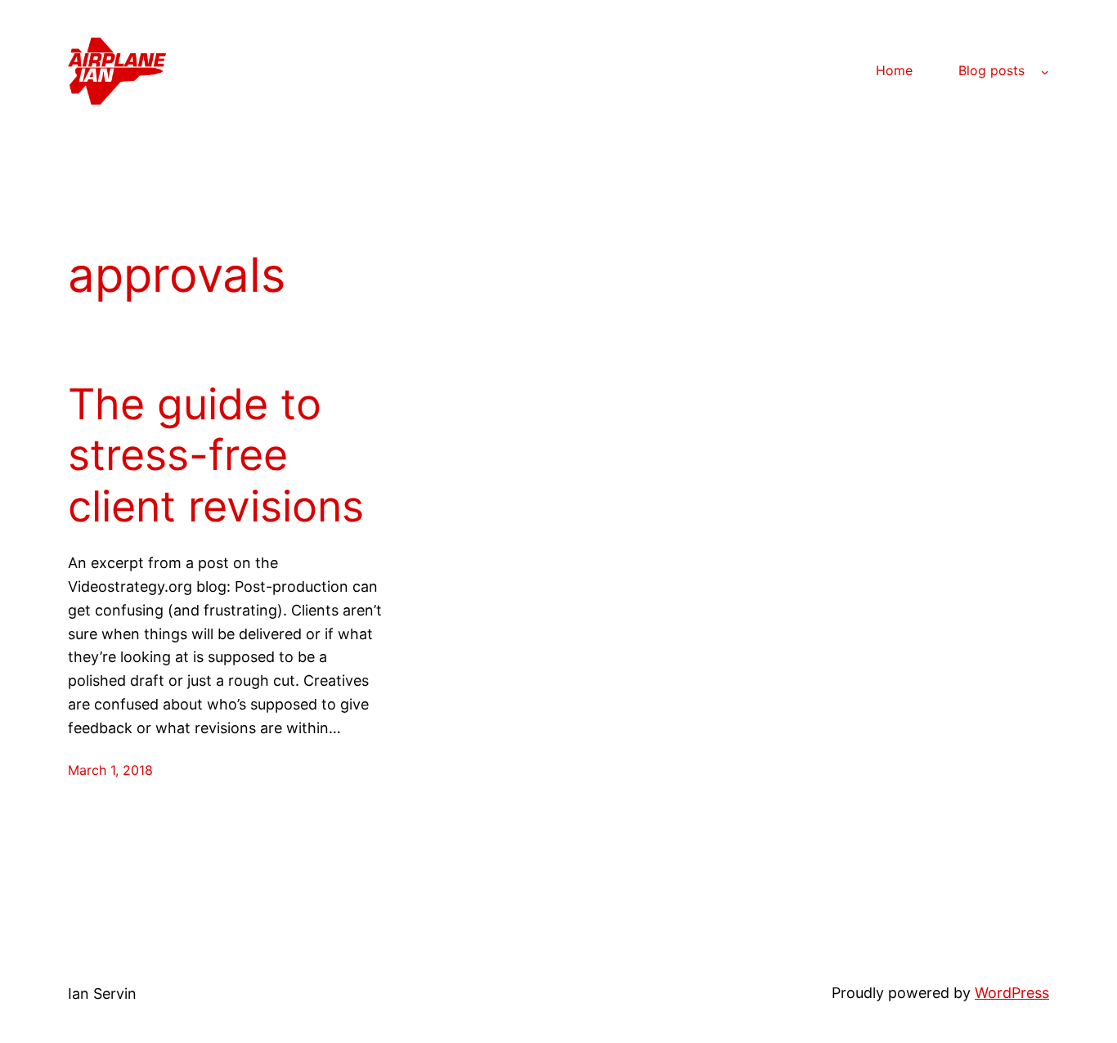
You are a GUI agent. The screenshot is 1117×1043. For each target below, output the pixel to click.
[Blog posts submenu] (1045, 71)
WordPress (1012, 992)
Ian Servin (102, 993)
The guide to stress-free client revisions (216, 455)
